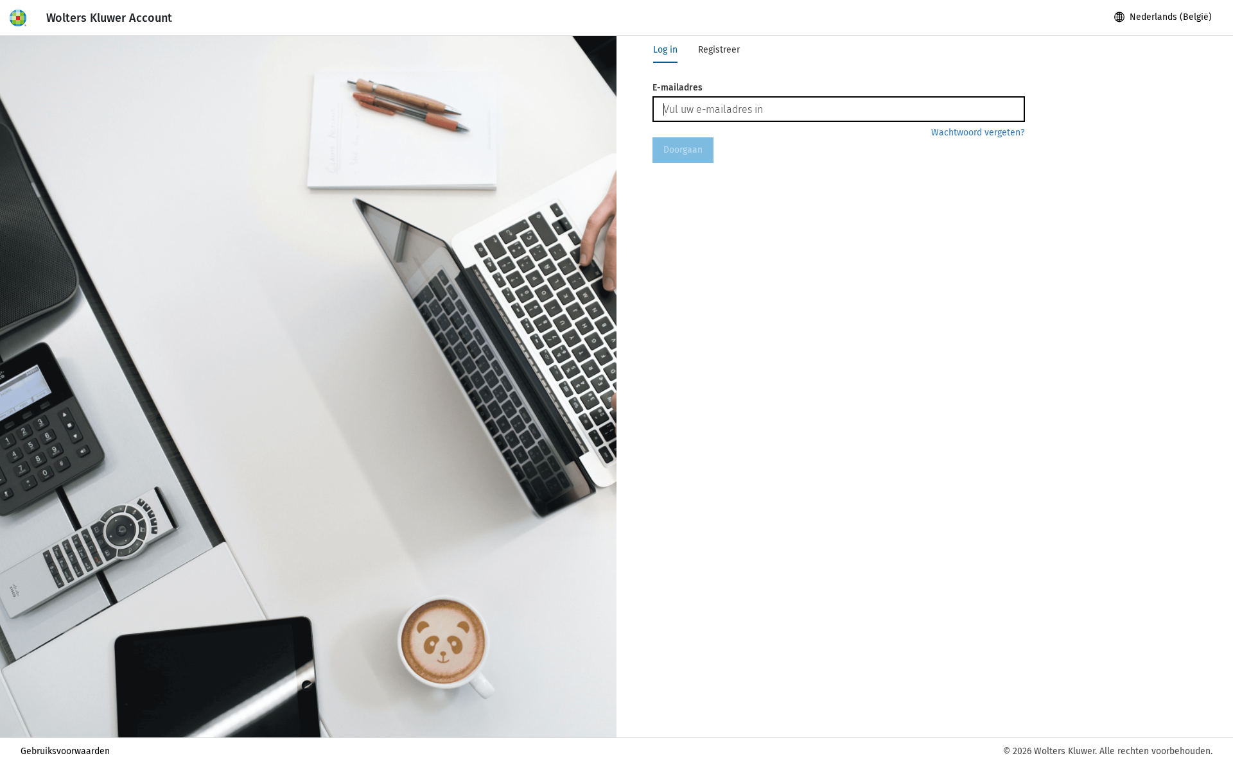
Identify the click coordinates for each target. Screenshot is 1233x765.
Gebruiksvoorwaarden (65, 751)
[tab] (665, 50)
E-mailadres (677, 87)
